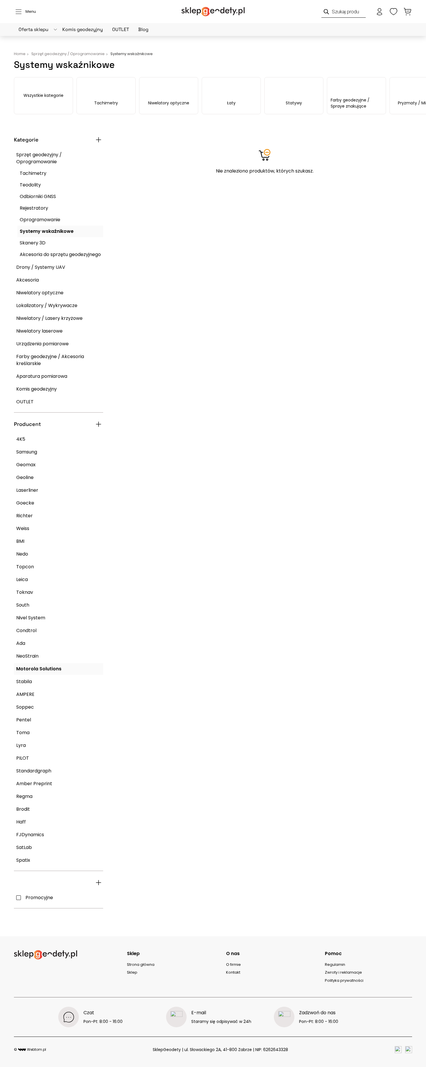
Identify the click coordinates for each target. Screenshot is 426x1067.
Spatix (23, 860)
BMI (20, 541)
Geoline (25, 477)
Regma (24, 796)
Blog (143, 29)
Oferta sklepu (33, 29)
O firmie (233, 964)
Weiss (22, 528)
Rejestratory (34, 208)
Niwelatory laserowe (39, 331)
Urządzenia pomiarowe (42, 343)
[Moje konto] (379, 11)
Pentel (23, 719)
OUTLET (120, 29)
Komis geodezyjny (82, 29)
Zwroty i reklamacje (343, 972)
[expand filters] (98, 139)
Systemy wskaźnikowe (47, 231)
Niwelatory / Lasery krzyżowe (49, 318)
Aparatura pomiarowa (41, 376)
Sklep (132, 972)
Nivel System (30, 617)
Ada (20, 643)
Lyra (21, 745)
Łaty (231, 103)
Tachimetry (106, 103)
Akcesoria (27, 280)
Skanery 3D (32, 242)
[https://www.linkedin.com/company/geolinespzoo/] (408, 1049)
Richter (24, 515)
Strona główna (140, 964)
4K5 (20, 439)
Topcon (25, 566)
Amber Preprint (34, 783)
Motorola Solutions (38, 668)
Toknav (24, 592)
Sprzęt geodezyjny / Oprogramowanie (39, 158)
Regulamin (335, 964)
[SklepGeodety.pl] (213, 11)
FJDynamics (30, 834)
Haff (21, 822)
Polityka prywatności (344, 980)
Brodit (23, 809)
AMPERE (25, 694)
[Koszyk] (407, 11)
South (22, 605)
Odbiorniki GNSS (38, 196)
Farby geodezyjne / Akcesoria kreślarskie (50, 360)
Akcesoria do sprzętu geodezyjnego (60, 254)
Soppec (25, 707)
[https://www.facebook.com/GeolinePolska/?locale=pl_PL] (398, 1049)
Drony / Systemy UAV (40, 267)
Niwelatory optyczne (168, 103)
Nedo (22, 554)
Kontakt (233, 972)
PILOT (22, 758)
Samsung (26, 452)
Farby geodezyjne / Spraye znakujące (350, 103)
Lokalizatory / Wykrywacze (46, 305)
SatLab (24, 847)
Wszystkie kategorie (43, 95)
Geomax (26, 464)
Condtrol (26, 630)
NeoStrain (27, 656)
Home (20, 54)
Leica (22, 579)
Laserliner (27, 490)
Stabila (24, 681)
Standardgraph (33, 770)
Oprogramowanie (40, 219)
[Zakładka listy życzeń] (393, 11)
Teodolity (30, 185)
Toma (23, 732)
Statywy (294, 103)
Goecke (25, 503)
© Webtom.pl (30, 1049)
